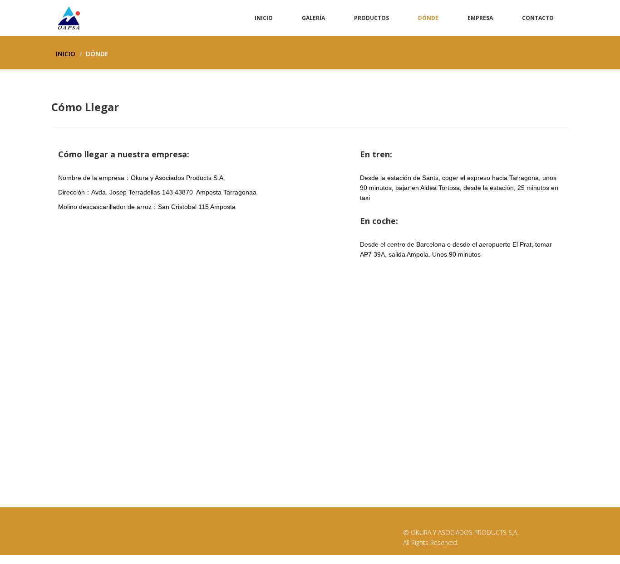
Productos (371, 18)
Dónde (428, 18)
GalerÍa (313, 18)
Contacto (538, 18)
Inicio (264, 18)
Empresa (480, 18)
